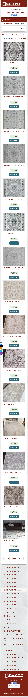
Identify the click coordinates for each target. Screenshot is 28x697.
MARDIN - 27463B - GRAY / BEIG (11, 438)
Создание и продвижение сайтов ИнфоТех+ (14, 693)
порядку (12, 38)
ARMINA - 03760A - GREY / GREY (12, 472)
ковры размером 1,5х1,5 (12, 669)
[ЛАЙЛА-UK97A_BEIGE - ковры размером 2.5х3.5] (14, 392)
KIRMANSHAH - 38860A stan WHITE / (13, 165)
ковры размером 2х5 (11, 586)
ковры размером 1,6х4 (12, 575)
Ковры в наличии (10, 23)
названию (20, 38)
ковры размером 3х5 (11, 601)
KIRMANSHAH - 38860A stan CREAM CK (13, 268)
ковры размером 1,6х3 (12, 571)
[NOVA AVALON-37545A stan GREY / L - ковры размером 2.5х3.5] (14, 188)
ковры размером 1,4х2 (12, 662)
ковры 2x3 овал (9, 616)
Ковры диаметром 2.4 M (13, 635)
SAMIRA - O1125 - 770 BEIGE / (11, 507)
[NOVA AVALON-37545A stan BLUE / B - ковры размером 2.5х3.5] (14, 222)
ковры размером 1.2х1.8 (12, 654)
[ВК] (15, 15)
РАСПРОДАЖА (8, 650)
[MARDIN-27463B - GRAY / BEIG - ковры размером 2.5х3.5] (14, 427)
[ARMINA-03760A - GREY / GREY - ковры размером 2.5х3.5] (14, 461)
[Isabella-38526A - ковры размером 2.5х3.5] (14, 51)
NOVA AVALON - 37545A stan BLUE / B (13, 233)
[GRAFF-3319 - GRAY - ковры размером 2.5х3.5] (14, 529)
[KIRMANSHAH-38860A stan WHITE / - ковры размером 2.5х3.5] (14, 153)
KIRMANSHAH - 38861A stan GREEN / (13, 131)
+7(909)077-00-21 (10, 13)
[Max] (12, 15)
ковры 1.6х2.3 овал (11, 608)
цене (16, 38)
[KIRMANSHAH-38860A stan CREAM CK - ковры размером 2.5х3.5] (14, 256)
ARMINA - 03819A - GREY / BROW (12, 370)
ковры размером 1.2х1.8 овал (14, 658)
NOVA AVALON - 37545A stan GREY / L (13, 199)
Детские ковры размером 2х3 (13, 646)
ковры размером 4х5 (11, 605)
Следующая (13, 558)
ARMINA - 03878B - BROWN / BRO (12, 336)
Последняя (20, 558)
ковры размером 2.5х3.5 (12, 590)
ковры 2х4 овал (9, 620)
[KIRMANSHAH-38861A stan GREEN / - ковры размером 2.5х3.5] (14, 119)
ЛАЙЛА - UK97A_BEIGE (9, 404)
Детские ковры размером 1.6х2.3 (13, 640)
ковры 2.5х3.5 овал (11, 623)
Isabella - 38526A (8, 63)
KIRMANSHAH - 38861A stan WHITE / (13, 97)
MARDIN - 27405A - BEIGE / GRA (11, 302)
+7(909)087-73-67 (19, 13)
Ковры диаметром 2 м (12, 631)
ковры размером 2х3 (11, 579)
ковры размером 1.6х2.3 (12, 567)
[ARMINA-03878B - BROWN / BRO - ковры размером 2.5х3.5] (14, 324)
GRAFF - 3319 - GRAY (8, 541)
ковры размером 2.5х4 (12, 594)
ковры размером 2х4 (11, 582)
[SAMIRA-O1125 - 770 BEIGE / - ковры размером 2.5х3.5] (14, 495)
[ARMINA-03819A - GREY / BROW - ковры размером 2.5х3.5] (14, 358)
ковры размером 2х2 (11, 665)
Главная (4, 23)
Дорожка (7, 627)
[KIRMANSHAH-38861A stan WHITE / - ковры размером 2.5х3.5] (14, 85)
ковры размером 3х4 (11, 597)
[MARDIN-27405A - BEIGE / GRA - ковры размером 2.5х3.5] (14, 290)
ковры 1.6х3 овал (10, 612)
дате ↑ (24, 38)
